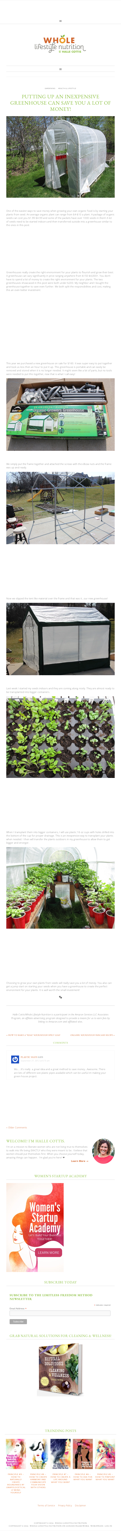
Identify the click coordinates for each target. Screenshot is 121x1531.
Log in (108, 1526)
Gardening (50, 88)
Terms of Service (46, 1505)
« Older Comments (16, 1127)
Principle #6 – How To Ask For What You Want (82, 1477)
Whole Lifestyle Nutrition (60, 43)
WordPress (96, 1526)
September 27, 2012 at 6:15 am (35, 1060)
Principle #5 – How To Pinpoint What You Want (105, 1477)
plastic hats (29, 1057)
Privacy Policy (65, 1505)
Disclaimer (80, 1505)
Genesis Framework (77, 1526)
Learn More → (79, 1161)
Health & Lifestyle (67, 88)
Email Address (18, 1308)
